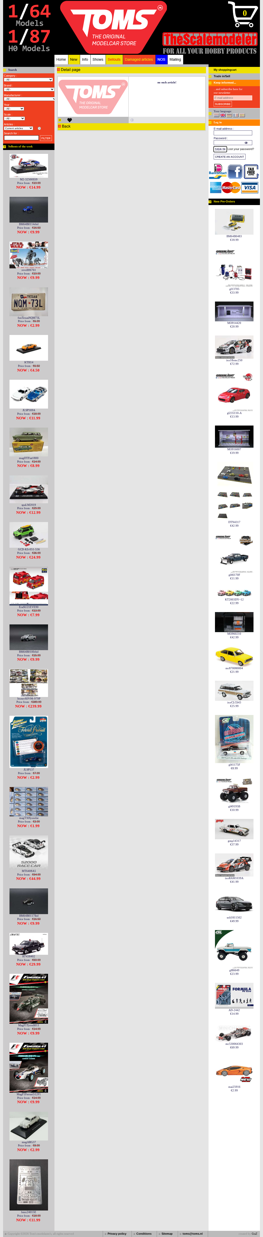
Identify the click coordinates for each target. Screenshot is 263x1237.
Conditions (144, 1233)
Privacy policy (117, 1233)
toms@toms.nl (193, 1233)
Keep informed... (225, 82)
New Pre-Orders (224, 201)
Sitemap (167, 1233)
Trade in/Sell (222, 76)
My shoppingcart (225, 69)
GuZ (254, 1233)
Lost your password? (241, 149)
